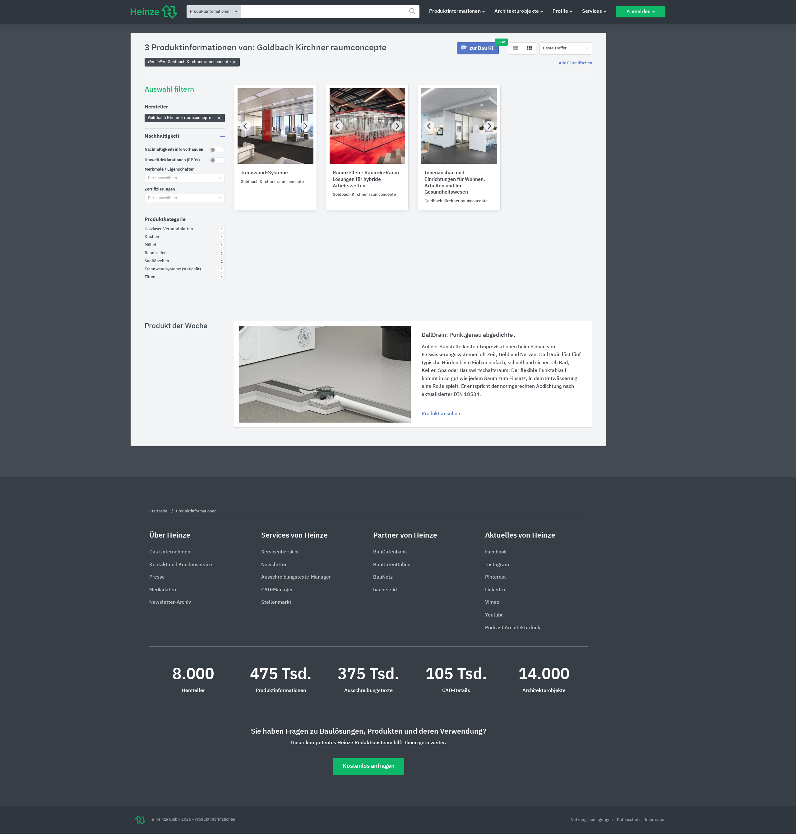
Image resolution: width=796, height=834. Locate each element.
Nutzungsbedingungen (592, 820)
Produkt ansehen (441, 413)
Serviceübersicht (280, 552)
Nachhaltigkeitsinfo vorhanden (174, 150)
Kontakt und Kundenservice (180, 564)
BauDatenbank (390, 552)
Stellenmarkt (276, 602)
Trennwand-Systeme (264, 173)
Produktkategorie (165, 219)
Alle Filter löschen (575, 63)
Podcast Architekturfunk (512, 628)
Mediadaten (162, 590)
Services (592, 11)
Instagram (497, 564)
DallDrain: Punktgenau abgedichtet (468, 335)
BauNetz (383, 577)
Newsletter (274, 564)
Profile (560, 11)
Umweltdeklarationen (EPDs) (172, 160)
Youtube (494, 615)
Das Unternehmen (169, 552)
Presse (157, 577)
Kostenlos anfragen (369, 766)
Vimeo (492, 602)
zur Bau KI (484, 46)
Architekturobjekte (516, 11)
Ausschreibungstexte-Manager (296, 577)
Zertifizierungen (160, 189)
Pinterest (495, 577)
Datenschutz (629, 820)
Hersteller (156, 107)
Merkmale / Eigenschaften (170, 169)
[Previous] (246, 126)
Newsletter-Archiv (170, 602)
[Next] (305, 126)
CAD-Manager (277, 590)
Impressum (655, 820)
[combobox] (330, 11)
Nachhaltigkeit (162, 136)
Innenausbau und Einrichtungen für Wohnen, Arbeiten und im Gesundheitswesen (454, 183)
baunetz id (385, 590)
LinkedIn (495, 590)
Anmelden (638, 11)
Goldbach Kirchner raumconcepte (190, 62)
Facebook (496, 552)
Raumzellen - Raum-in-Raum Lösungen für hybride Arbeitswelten (366, 180)
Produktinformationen (455, 11)
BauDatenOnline (391, 564)
